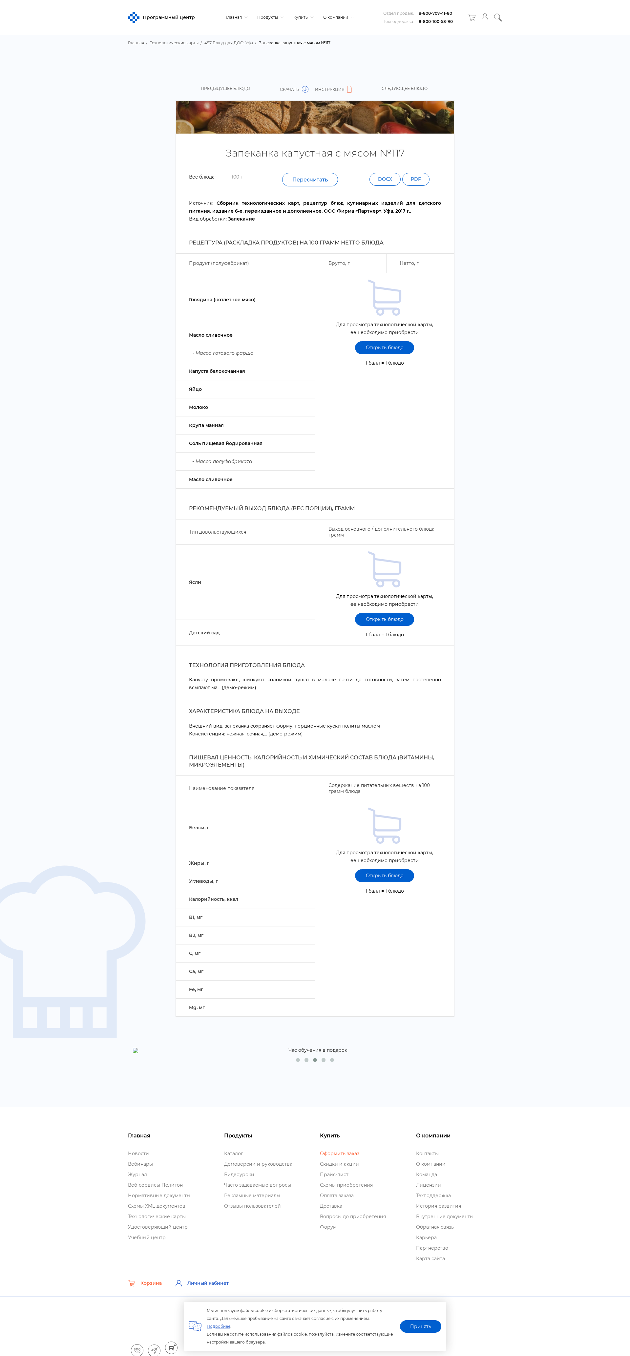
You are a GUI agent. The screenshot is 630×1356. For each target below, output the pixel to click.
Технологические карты (157, 1216)
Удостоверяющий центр (158, 1227)
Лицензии (428, 1185)
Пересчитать (310, 180)
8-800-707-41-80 (435, 13)
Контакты (427, 1153)
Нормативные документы (159, 1195)
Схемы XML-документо (156, 1206)
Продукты (268, 17)
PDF (416, 179)
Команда (426, 1174)
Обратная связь (435, 1227)
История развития (438, 1206)
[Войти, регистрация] (485, 17)
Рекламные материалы (252, 1195)
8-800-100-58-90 (436, 21)
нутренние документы (444, 1216)
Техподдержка (433, 1195)
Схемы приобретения (346, 1185)
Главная (234, 17)
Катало (233, 1153)
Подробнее (218, 1326)
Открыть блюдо (385, 347)
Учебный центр (147, 1237)
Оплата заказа (337, 1195)
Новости (138, 1153)
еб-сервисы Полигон (155, 1185)
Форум (328, 1227)
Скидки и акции (339, 1164)
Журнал (137, 1174)
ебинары (140, 1164)
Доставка (331, 1206)
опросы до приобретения (353, 1216)
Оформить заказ (339, 1153)
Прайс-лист (334, 1174)
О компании (336, 17)
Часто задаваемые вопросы (257, 1185)
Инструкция (330, 89)
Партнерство (432, 1248)
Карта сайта (430, 1258)
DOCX (385, 179)
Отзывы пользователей (252, 1206)
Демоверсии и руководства (258, 1164)
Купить (301, 17)
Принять (420, 1326)
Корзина (151, 1283)
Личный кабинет (208, 1283)
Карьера (426, 1237)
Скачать (290, 89)
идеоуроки (239, 1174)
